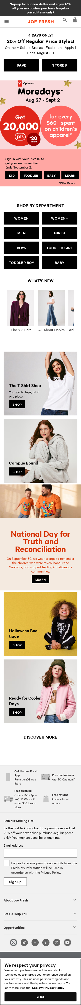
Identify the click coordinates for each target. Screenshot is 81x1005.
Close (41, 996)
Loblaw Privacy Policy (48, 987)
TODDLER (31, 175)
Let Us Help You (15, 913)
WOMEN (21, 218)
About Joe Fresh (16, 899)
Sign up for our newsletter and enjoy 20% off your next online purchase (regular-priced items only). (40, 7)
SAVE (21, 65)
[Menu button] (6, 21)
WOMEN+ (59, 218)
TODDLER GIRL (59, 247)
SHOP (17, 404)
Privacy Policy (50, 872)
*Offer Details (67, 183)
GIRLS (59, 233)
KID (12, 175)
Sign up (15, 881)
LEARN (70, 175)
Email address (13, 845)
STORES (59, 65)
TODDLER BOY (21, 262)
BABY (51, 175)
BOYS (21, 247)
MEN (21, 233)
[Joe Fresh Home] (41, 21)
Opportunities (14, 927)
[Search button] (64, 19)
